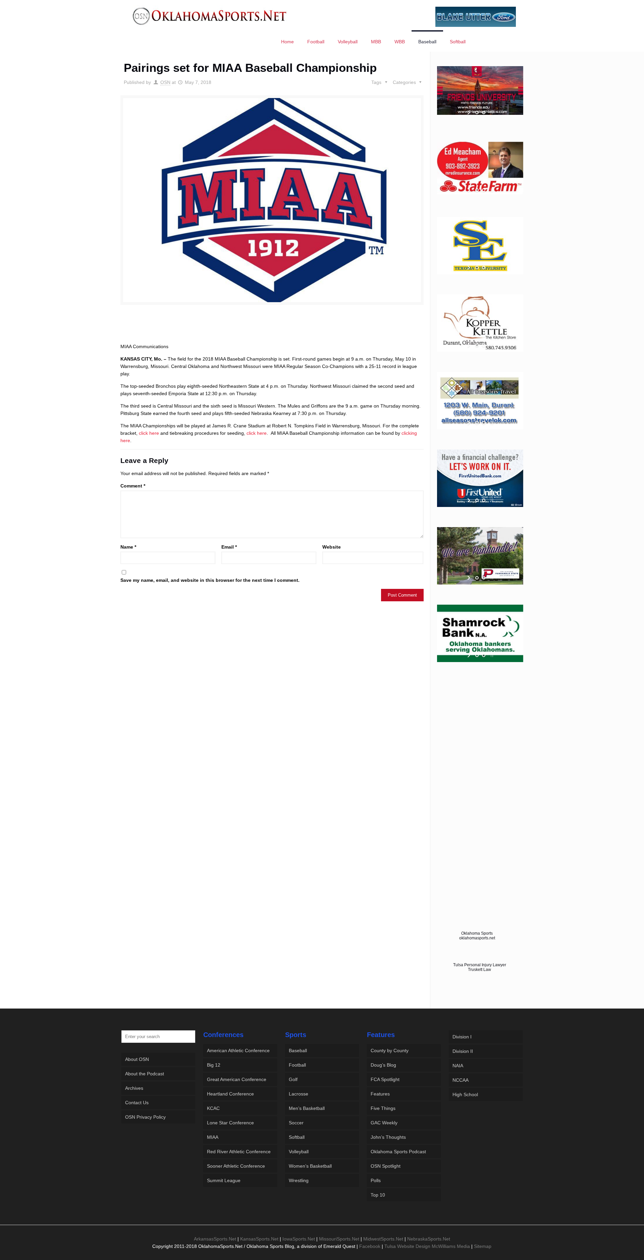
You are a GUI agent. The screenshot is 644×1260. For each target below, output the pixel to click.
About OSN (137, 1059)
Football (297, 1065)
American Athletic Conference (238, 1050)
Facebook (369, 1246)
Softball (297, 1137)
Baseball (298, 1050)
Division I (462, 1036)
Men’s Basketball (307, 1108)
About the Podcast (144, 1073)
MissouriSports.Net (339, 1239)
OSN (165, 82)
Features (380, 1093)
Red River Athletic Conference (239, 1151)
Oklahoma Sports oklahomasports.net (477, 935)
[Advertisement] (272, 330)
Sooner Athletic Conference (236, 1166)
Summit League (223, 1180)
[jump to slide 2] (483, 112)
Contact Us (137, 1102)
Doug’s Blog (383, 1065)
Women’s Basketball (310, 1166)
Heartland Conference (230, 1093)
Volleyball (299, 1151)
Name (128, 547)
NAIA (457, 1065)
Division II (462, 1051)
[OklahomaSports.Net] (209, 16)
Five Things (383, 1108)
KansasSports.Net (259, 1239)
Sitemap (482, 1246)
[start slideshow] (469, 112)
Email (229, 547)
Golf (293, 1079)
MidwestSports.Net (383, 1239)
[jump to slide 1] (477, 112)
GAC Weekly (384, 1122)
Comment (132, 485)
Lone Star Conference (230, 1122)
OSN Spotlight (385, 1166)
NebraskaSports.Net (428, 1239)
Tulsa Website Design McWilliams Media (427, 1246)
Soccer (296, 1122)
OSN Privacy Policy (145, 1117)
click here (149, 433)
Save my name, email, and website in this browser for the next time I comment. (210, 580)
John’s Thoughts (388, 1137)
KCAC (213, 1108)
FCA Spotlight (385, 1079)
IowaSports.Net (298, 1239)
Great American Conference (236, 1079)
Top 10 (378, 1195)
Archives (134, 1088)
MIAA (212, 1137)
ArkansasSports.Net (215, 1239)
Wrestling (299, 1180)
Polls (376, 1180)
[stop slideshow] (491, 112)
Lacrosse (298, 1093)
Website (331, 547)
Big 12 (213, 1065)
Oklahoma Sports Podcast (398, 1151)
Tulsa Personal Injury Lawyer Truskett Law (479, 967)
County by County (390, 1050)
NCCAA (460, 1080)
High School (465, 1094)
